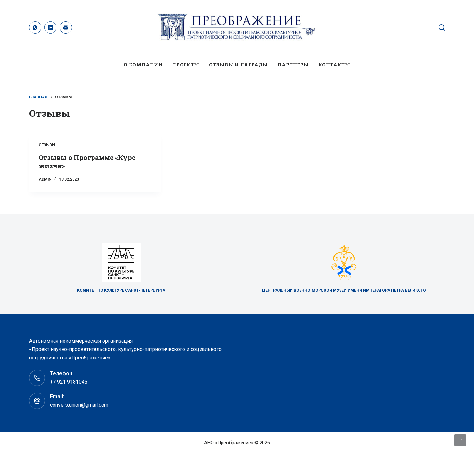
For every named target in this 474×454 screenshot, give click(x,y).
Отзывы (47, 145)
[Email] (66, 27)
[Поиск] (442, 27)
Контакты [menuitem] (334, 65)
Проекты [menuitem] (185, 65)
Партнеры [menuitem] (293, 65)
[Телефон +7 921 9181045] (37, 378)
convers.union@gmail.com (79, 405)
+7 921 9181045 (68, 382)
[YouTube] (50, 27)
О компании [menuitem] (143, 65)
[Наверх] (460, 440)
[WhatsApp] (35, 27)
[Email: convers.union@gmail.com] (37, 401)
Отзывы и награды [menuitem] (238, 65)
